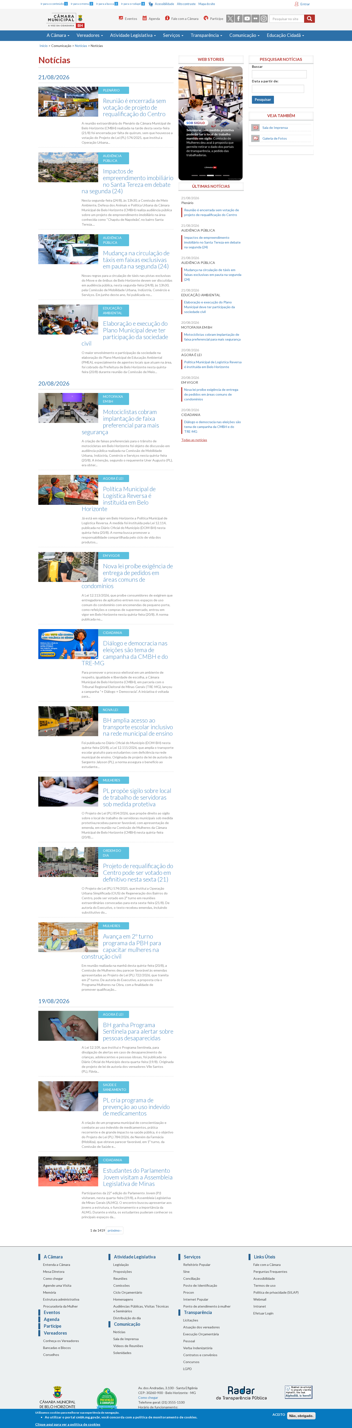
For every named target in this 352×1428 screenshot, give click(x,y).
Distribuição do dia (127, 1318)
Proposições (122, 1271)
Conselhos (51, 1355)
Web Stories (211, 59)
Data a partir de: (265, 81)
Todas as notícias (194, 440)
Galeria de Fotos (274, 138)
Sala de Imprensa (275, 127)
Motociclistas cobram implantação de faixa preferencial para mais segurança (120, 421)
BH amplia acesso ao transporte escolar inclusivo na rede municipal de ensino (138, 727)
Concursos (191, 1362)
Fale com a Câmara (185, 19)
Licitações (190, 1320)
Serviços (172, 35)
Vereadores (89, 35)
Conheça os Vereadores (61, 1341)
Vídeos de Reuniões (128, 1346)
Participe (216, 19)
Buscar (257, 66)
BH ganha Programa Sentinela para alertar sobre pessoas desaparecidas (138, 1031)
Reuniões (120, 1278)
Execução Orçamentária (201, 1334)
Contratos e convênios (200, 1355)
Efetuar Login (263, 1313)
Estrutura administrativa (61, 1299)
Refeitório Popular (196, 1265)
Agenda (154, 19)
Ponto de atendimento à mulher (207, 1306)
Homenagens (123, 1299)
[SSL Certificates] (298, 1392)
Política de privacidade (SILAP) (276, 1292)
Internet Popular (195, 1299)
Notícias (81, 46)
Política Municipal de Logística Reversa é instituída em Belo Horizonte (119, 498)
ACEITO (279, 1414)
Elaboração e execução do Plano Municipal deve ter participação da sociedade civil (125, 333)
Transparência (205, 35)
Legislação (121, 1265)
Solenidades (122, 1353)
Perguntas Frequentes (270, 1271)
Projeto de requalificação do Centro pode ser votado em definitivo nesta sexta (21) (138, 872)
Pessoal (189, 1341)
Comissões (121, 1285)
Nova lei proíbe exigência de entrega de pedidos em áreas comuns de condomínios (127, 575)
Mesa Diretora (53, 1271)
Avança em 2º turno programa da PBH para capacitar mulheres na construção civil (121, 946)
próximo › (114, 1230)
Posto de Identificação (200, 1285)
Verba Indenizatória (197, 1348)
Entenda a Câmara (56, 1265)
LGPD (187, 1369)
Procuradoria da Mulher (60, 1306)
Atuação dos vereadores (201, 1327)
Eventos (131, 19)
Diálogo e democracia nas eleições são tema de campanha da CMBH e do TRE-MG (125, 652)
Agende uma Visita (57, 1285)
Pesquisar (263, 99)
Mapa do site (207, 4)
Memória (49, 1292)
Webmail (259, 1299)
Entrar (305, 4)
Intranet (259, 1306)
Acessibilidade (164, 4)
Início (44, 46)
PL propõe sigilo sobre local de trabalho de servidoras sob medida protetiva (137, 797)
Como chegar (53, 1278)
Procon (188, 1292)
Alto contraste (186, 4)
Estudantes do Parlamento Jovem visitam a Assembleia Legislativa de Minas (138, 1177)
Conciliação (191, 1278)
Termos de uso (264, 1285)
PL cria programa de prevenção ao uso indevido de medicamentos (136, 1106)
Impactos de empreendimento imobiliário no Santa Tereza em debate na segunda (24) (127, 180)
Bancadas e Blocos (57, 1348)
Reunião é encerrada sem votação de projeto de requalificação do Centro (134, 107)
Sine (186, 1271)
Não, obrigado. (301, 1416)
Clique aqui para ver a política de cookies (67, 1424)
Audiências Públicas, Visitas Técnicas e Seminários (141, 1308)
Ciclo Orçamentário (127, 1292)
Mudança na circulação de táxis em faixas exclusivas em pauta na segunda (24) (136, 259)
